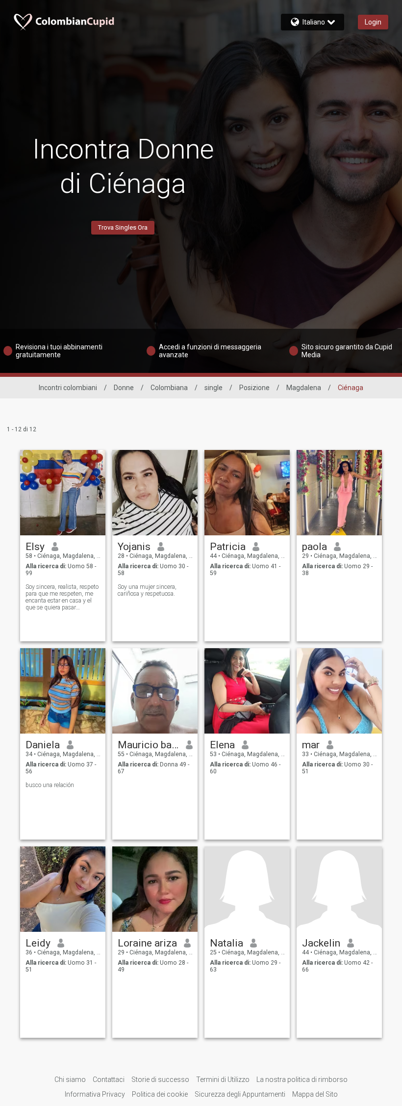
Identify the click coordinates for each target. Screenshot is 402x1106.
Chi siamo (70, 1079)
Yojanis (134, 547)
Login (373, 22)
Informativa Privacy (95, 1094)
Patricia (228, 547)
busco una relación (49, 785)
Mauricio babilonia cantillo (148, 745)
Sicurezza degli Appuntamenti (240, 1094)
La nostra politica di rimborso (302, 1079)
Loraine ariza (147, 943)
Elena (222, 745)
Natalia (226, 943)
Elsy (35, 547)
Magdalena (303, 388)
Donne (124, 388)
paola (314, 547)
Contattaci (109, 1079)
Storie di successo (160, 1079)
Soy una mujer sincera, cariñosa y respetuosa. (147, 590)
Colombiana (169, 388)
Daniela (42, 745)
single (213, 388)
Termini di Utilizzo (223, 1079)
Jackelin (321, 943)
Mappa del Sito (315, 1094)
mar (311, 745)
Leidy (37, 943)
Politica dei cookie (160, 1094)
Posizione (254, 388)
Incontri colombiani (68, 388)
